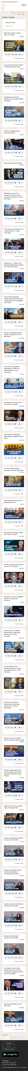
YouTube (9, 1043)
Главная (14, 12)
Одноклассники (9, 1049)
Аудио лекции (21, 12)
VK (9, 1046)
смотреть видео (19, 58)
